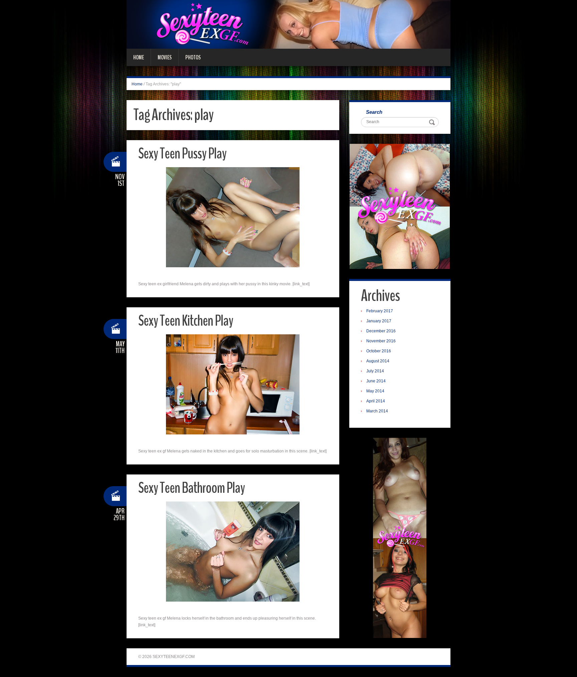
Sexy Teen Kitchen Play (185, 321)
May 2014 (375, 391)
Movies (165, 57)
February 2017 (379, 311)
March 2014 (377, 411)
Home (138, 57)
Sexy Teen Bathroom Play (191, 488)
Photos (193, 57)
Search (374, 112)
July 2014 (375, 371)
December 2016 (381, 331)
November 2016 (381, 341)
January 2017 (378, 321)
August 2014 (377, 361)
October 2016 (378, 351)
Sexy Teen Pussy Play (182, 153)
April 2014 (375, 401)
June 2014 (376, 381)
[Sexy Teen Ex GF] (288, 24)
